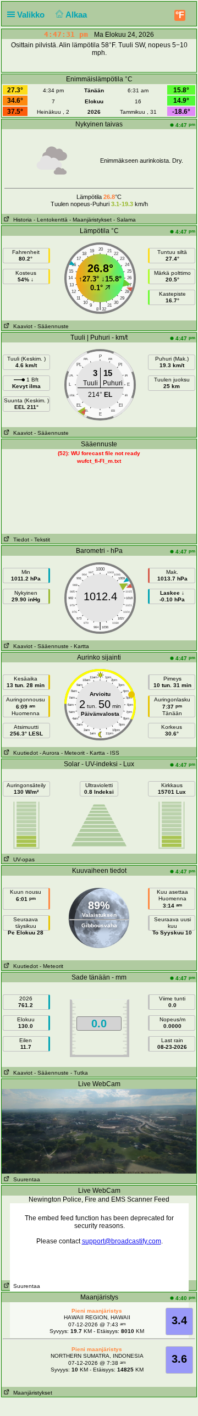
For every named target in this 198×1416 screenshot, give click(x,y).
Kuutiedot (24, 753)
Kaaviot (21, 326)
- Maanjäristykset (90, 220)
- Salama (124, 220)
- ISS (113, 753)
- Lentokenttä (51, 220)
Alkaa (77, 14)
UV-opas (22, 859)
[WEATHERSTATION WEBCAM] (99, 1131)
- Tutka (79, 1073)
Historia (21, 220)
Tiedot (19, 539)
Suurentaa (25, 1179)
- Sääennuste (51, 326)
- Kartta (79, 646)
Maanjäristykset (31, 1393)
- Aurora (49, 753)
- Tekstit (40, 539)
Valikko (32, 14)
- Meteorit (73, 753)
